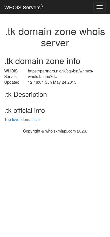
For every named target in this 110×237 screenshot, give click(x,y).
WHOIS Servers (23, 7)
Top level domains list (23, 119)
